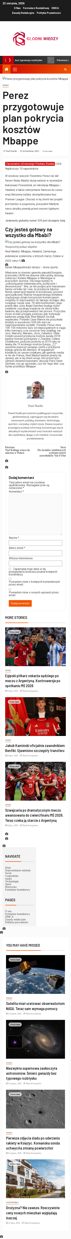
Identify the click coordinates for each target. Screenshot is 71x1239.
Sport (8, 884)
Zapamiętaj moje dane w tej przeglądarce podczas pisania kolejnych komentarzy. (33, 571)
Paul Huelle (11, 151)
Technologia (12, 881)
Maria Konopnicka (30, 691)
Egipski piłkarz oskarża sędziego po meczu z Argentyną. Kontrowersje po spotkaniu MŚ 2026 (32, 680)
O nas (17, 8)
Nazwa (14, 537)
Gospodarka (11, 875)
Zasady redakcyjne (23, 13)
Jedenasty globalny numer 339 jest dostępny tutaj (35, 220)
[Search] (65, 69)
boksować (11, 185)
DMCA (55, 8)
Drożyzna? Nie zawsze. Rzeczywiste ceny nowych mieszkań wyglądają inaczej (33, 1212)
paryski (46, 272)
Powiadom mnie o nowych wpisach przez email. (34, 594)
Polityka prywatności (49, 13)
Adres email (17, 548)
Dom (8, 867)
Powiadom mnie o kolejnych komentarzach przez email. (34, 583)
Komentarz (16, 491)
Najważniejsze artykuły (18, 870)
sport (6, 85)
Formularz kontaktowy (36, 8)
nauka (8, 878)
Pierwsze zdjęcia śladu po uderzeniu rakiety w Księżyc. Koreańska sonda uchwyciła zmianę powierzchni (33, 1143)
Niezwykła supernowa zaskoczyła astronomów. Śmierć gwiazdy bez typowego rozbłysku (31, 1073)
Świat (8, 873)
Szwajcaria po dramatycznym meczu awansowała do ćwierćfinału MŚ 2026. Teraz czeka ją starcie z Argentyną (34, 815)
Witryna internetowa (21, 558)
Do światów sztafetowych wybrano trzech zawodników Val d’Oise (52, 451)
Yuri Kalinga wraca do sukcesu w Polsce (17, 450)
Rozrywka (11, 886)
